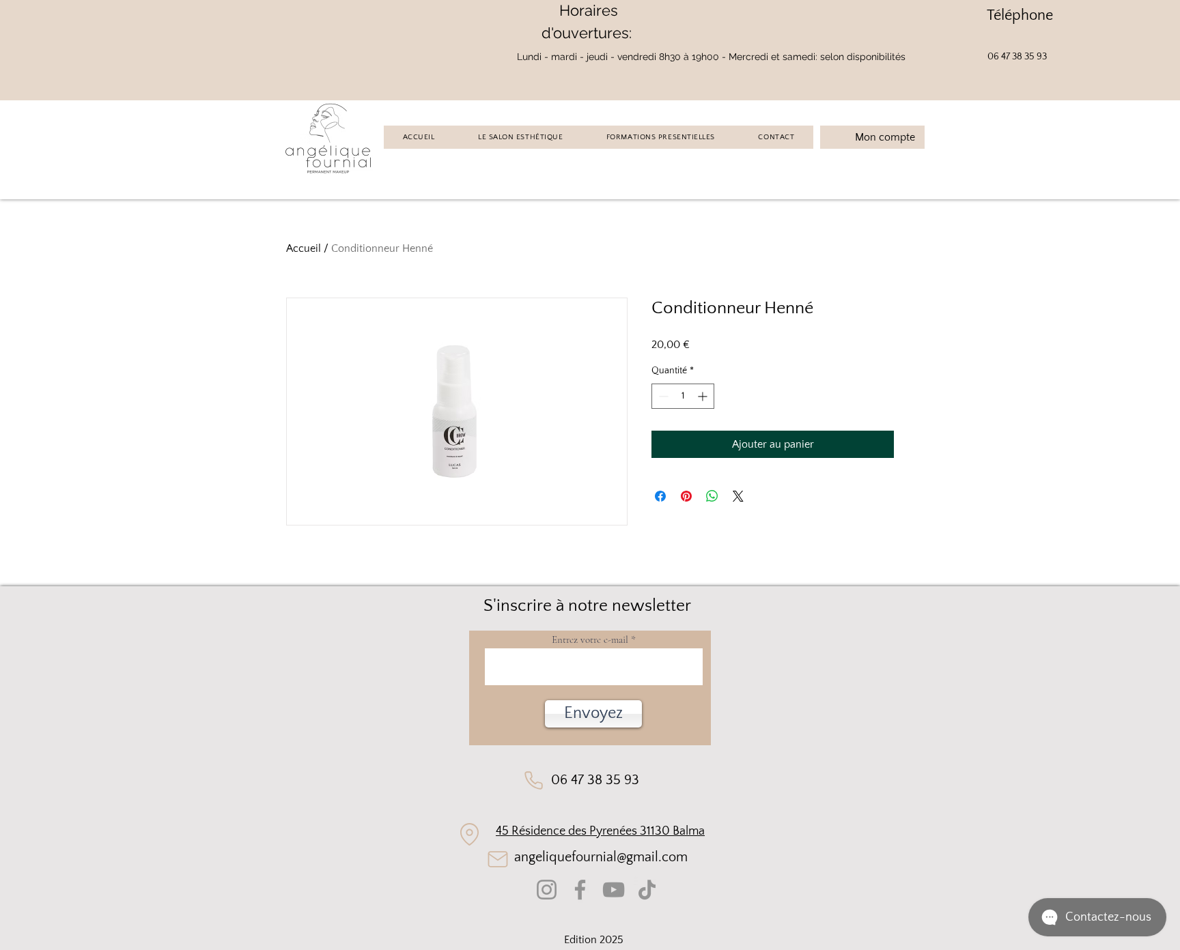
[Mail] (497, 859)
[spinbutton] (683, 396)
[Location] (469, 834)
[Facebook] (580, 889)
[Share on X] (738, 496)
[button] (593, 714)
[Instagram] (546, 889)
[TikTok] (647, 889)
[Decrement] (662, 396)
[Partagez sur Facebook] (660, 496)
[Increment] (703, 396)
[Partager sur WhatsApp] (712, 496)
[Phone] (533, 780)
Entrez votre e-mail (590, 640)
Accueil (303, 248)
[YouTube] (613, 889)
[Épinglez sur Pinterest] (686, 496)
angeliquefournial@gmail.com (601, 857)
